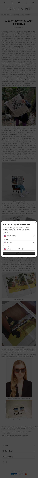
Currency (6, 246)
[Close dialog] (36, 223)
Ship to (5, 232)
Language (6, 239)
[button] (19, 235)
